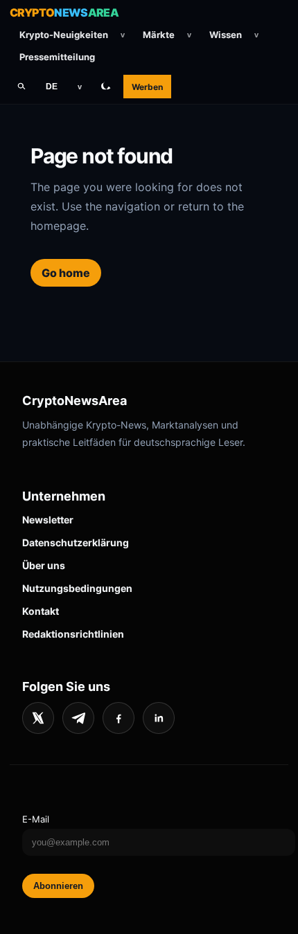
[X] (38, 718)
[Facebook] (118, 718)
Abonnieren (58, 886)
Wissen (225, 34)
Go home (66, 273)
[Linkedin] (159, 718)
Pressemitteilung (57, 56)
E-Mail (35, 819)
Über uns (43, 565)
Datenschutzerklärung (75, 542)
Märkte (159, 34)
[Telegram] (78, 718)
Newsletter (47, 520)
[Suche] (21, 86)
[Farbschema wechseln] (106, 86)
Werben (147, 87)
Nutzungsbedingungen (77, 588)
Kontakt (40, 611)
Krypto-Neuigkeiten (63, 34)
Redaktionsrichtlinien (73, 634)
